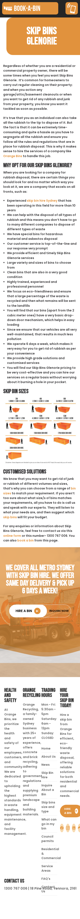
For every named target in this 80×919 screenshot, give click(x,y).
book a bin (25, 540)
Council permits (47, 838)
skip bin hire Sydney (42, 200)
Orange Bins (12, 156)
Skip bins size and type (48, 806)
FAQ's (45, 879)
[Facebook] (62, 828)
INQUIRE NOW (59, 611)
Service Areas (47, 868)
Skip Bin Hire (47, 775)
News (45, 765)
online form (12, 536)
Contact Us (48, 889)
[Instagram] (68, 828)
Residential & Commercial (49, 853)
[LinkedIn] (74, 828)
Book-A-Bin (27, 8)
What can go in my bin (49, 824)
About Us (48, 756)
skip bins (10, 517)
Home (46, 748)
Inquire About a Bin (47, 789)
